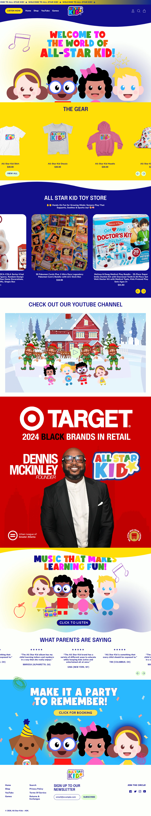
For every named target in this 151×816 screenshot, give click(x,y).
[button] (139, 11)
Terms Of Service (37, 792)
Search (32, 785)
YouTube (45, 10)
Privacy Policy (36, 788)
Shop (36, 10)
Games (55, 10)
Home (28, 10)
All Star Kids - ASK (20, 810)
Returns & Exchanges (34, 797)
